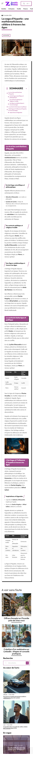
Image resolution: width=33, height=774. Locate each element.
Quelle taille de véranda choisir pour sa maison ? (16, 749)
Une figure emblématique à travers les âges (17, 104)
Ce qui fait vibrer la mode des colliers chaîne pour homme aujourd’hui (15, 727)
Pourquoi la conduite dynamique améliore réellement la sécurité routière (14, 697)
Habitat (15, 745)
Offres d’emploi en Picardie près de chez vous (16, 619)
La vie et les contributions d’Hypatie (15, 93)
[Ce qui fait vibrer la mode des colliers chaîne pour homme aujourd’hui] (16, 711)
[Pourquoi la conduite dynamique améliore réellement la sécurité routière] (16, 681)
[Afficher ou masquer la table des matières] (25, 89)
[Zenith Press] (11, 3)
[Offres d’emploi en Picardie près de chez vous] (16, 604)
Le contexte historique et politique (17, 107)
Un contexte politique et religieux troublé (16, 100)
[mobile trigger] (3, 3)
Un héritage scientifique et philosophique (17, 96)
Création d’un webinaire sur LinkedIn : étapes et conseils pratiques (16, 651)
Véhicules (5, 694)
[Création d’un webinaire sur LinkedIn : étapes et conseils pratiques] (16, 635)
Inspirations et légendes (16, 112)
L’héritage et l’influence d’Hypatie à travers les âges (17, 109)
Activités (6, 35)
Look (4, 724)
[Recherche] (24, 3)
